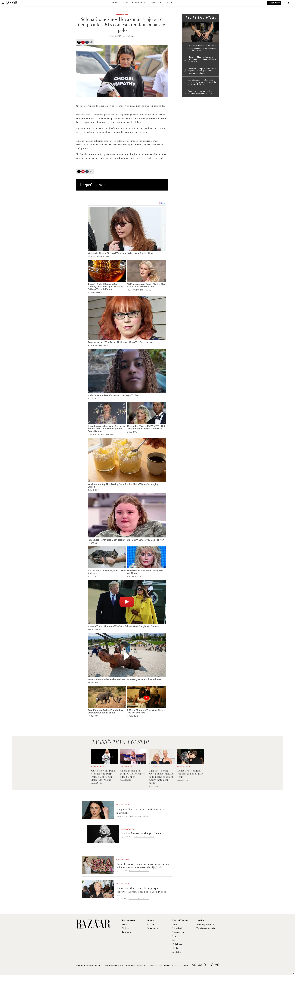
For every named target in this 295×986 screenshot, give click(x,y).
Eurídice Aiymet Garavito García (139, 816)
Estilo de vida (155, 3)
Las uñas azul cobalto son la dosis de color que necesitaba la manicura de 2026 (202, 82)
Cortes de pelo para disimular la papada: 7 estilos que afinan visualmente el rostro (202, 70)
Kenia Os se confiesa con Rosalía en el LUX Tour (190, 774)
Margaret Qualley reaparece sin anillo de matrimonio (140, 811)
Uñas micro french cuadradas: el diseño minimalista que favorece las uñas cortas (202, 48)
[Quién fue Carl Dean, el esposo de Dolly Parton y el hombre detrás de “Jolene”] (104, 756)
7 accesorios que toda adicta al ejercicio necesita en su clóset (201, 92)
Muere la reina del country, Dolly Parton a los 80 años (132, 774)
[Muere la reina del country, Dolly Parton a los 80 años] (133, 756)
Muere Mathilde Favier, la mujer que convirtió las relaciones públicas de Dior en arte (141, 891)
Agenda (168, 3)
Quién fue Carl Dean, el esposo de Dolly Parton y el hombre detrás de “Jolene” (103, 775)
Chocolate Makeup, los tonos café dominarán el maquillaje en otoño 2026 (202, 59)
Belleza (124, 3)
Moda (114, 3)
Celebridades (138, 3)
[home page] (11, 3)
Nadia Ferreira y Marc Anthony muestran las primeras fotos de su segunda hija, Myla (142, 865)
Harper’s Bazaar (128, 36)
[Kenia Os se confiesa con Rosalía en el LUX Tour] (190, 756)
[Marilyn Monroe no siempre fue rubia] (103, 834)
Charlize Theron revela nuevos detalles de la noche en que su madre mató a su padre (161, 777)
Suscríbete (274, 3)
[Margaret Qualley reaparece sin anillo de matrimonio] (98, 810)
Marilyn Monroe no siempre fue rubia (142, 833)
